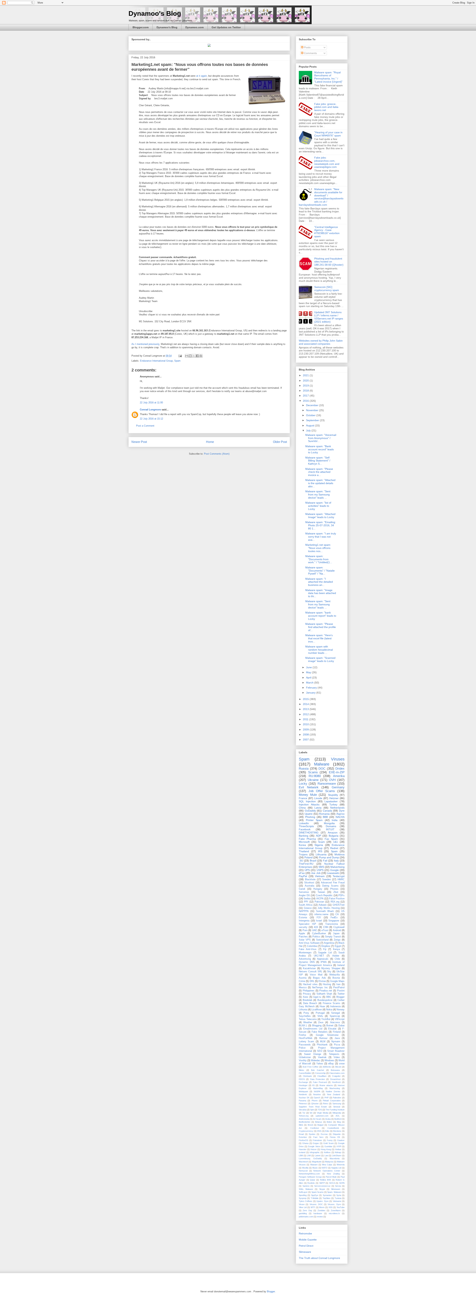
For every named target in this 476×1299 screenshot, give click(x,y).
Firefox (302, 1035)
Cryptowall (339, 927)
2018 (306, 390)
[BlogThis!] (190, 356)
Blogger (340, 997)
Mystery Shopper (330, 968)
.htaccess (334, 1022)
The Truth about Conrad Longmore (319, 1257)
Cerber (341, 1000)
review (320, 1216)
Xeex (305, 997)
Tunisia (338, 1198)
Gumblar (328, 1146)
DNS (319, 1131)
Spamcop (335, 1016)
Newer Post (139, 441)
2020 (306, 380)
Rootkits (311, 1183)
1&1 (335, 841)
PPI (306, 901)
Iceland (302, 1152)
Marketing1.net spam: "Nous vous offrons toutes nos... (318, 548)
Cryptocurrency (306, 1131)
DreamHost (335, 1079)
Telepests (334, 1054)
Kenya (336, 949)
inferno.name (321, 914)
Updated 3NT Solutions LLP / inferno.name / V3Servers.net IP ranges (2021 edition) (328, 317)
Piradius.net (325, 990)
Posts (307, 47)
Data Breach (310, 1003)
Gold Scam (328, 1143)
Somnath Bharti (325, 911)
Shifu (320, 1016)
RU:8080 (315, 776)
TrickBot (325, 1019)
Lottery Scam (306, 1041)
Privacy (307, 994)
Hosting (327, 984)
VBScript (340, 1019)
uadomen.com (322, 1116)
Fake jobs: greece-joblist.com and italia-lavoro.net (326, 107)
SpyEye (314, 1195)
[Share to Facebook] (197, 356)
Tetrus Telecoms (308, 1019)
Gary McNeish (307, 1006)
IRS (320, 851)
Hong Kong (326, 1149)
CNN (325, 927)
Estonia (303, 917)
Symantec (327, 1195)
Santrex (306, 1186)
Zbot (335, 892)
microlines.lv (334, 1213)
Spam (177, 360)
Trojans (303, 854)
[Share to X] (194, 356)
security (303, 927)
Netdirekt (303, 1094)
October (311, 415)
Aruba (328, 1119)
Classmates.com (337, 1073)
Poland (308, 857)
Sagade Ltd (325, 952)
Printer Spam (314, 820)
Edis (327, 1131)
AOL (338, 1116)
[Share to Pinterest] (201, 356)
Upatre (309, 813)
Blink (301, 1125)
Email (301, 1134)
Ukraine (313, 780)
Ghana (305, 1143)
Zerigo (337, 940)
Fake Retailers (320, 1032)
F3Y (319, 917)
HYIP (339, 1146)
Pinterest (303, 1103)
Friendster (317, 1140)
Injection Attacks (309, 804)
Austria (302, 978)
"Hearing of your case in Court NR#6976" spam (328, 134)
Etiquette (337, 1134)
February (312, 687)
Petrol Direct (306, 1245)
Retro (325, 1103)
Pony (306, 1013)
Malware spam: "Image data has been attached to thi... (320, 593)
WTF (313, 1207)
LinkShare (336, 1155)
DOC (322, 768)
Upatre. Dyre (322, 1201)
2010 (306, 724)
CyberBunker (319, 933)
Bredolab (307, 1000)
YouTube (341, 1207)
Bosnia (336, 978)
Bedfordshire (304, 1122)
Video (337, 1057)
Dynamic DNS (307, 962)
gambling (303, 1213)
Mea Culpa (327, 1164)
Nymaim (335, 1041)
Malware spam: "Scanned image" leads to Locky (320, 659)
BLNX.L (303, 1025)
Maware (314, 1164)
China (302, 807)
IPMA (324, 962)
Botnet (329, 1025)
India (334, 820)
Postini (341, 990)
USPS (320, 870)
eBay (331, 1063)
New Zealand (333, 1094)
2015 (306, 699)
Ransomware (327, 783)
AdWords (327, 1067)
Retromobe (305, 1233)
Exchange (303, 1082)
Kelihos (327, 1152)
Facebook (305, 829)
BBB (325, 816)
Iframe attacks (326, 1085)
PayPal (303, 876)
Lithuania (321, 854)
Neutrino (317, 1094)
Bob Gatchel (317, 1070)
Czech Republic (324, 895)
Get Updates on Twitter (226, 27)
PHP (326, 1097)
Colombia (312, 946)
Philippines (308, 990)
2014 (306, 704)
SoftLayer (303, 1192)
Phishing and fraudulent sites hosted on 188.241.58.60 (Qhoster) (328, 261)
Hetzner (334, 798)
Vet (311, 1113)
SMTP (322, 1183)
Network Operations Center (326, 1171)
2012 (306, 714)
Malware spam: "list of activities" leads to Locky (318, 505)
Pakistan (319, 901)
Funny (330, 1140)
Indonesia (335, 1006)
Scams (313, 772)
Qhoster (315, 1103)
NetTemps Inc (320, 987)
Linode (318, 798)
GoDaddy (310, 810)
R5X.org (335, 901)
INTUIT (330, 829)
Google (334, 870)
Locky (303, 783)
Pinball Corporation (331, 1100)
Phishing (310, 816)
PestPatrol (339, 987)
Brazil (313, 860)
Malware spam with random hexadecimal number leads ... (319, 649)
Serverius (304, 892)
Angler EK (304, 895)
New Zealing (333, 1174)
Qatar (312, 1180)
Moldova (340, 854)
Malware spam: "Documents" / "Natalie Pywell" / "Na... (320, 570)
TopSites (326, 1198)
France (303, 798)
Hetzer (314, 1149)
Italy (336, 860)
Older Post (280, 441)
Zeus (321, 1022)
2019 (306, 385)
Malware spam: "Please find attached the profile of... (320, 627)
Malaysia (329, 1162)
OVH (332, 780)
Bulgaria (333, 835)
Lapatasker (331, 801)
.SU (301, 860)
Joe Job (315, 873)
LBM (301, 1155)
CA (337, 914)
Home (210, 441)
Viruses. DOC (316, 1204)
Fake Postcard (320, 1082)
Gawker (341, 1140)
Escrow (324, 1134)
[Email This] (187, 356)
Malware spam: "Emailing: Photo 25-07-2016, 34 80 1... (320, 525)
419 (316, 927)
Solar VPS (305, 940)
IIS (313, 1085)
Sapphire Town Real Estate (313, 1107)
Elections (337, 1131)
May (309, 672)
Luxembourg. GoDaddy (310, 1158)
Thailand (304, 851)
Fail (325, 860)
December (312, 405)
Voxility (303, 1060)
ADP (318, 835)
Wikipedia (336, 1113)
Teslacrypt (339, 876)
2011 (306, 719)
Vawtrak (322, 1057)
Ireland (341, 965)
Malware (321, 764)
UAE (314, 930)
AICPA (320, 898)
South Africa (305, 905)
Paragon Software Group (310, 1177)
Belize (329, 1122)
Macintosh (303, 1162)
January (311, 692)
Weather (307, 1022)
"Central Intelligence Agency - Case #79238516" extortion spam (327, 232)
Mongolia (329, 823)
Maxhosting (334, 1088)
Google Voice (314, 1146)
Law (326, 1155)
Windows (329, 1060)
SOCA (332, 1183)
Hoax (322, 1006)
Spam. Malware (334, 1192)
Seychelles (305, 1016)
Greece (308, 908)
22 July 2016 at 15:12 (151, 418)
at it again (201, 75)
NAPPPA (304, 911)
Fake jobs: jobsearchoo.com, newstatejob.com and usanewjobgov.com (326, 162)
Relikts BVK (325, 1180)
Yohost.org (303, 1116)
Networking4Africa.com (309, 1174)
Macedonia (335, 1158)
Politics (316, 936)
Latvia (317, 807)
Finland (337, 1032)
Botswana (335, 1070)
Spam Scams (317, 1192)
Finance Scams (331, 1003)
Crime (302, 981)
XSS (330, 1207)
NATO (324, 1168)
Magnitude (316, 1162)
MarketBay (318, 1088)
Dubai (341, 1025)
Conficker (314, 1128)
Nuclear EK (304, 1097)
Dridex (340, 768)
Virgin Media (322, 1113)
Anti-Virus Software (309, 943)
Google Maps (337, 981)
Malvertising (337, 866)
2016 (306, 400)
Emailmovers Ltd (312, 1028)
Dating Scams (330, 886)
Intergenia (304, 920)
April (309, 677)
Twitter (341, 994)
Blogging (316, 1025)
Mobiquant (303, 1091)
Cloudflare (322, 1076)
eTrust (324, 930)
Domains (331, 826)
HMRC (341, 879)
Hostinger (303, 1085)
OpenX (317, 1097)
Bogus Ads (319, 978)
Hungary (317, 889)
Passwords (305, 1044)
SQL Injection (307, 801)
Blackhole (310, 879)
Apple (302, 933)
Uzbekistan (305, 1057)
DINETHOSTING (309, 832)
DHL (312, 981)
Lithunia (303, 1009)
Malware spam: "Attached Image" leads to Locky (320, 516)
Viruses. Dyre (334, 1204)
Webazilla (334, 974)
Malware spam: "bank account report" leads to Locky (320, 615)
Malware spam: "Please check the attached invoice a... (319, 472)
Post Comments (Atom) (216, 453)
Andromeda (304, 1119)
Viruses (338, 759)
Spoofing (303, 1195)
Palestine (337, 1097)
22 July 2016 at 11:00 (151, 402)
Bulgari (320, 1125)
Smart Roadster (336, 1051)
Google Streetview (327, 1035)
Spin (312, 1110)
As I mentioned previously (145, 344)
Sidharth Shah (324, 994)
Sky (329, 971)
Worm (321, 1207)
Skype (322, 1189)
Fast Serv (318, 1137)
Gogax (316, 1143)
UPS (307, 870)
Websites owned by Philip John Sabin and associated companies (321, 342)
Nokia (329, 1009)
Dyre (342, 810)
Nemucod (303, 1171)
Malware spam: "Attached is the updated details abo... (320, 483)
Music (315, 1168)
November (312, 410)
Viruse (302, 1204)
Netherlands (337, 807)
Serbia (307, 898)
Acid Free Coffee (310, 1067)
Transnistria (331, 924)
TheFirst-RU (306, 863)
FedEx (334, 917)
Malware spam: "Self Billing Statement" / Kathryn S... (317, 460)
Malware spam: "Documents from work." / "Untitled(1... (318, 559)
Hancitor (302, 1149)
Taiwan (321, 892)
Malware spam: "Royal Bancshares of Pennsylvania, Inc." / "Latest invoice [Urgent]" (328, 77)
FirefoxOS (303, 1140)
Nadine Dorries (333, 1091)
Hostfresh (336, 1082)
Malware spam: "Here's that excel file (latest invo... (319, 638)
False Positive (337, 898)
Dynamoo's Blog (154, 13)
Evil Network (309, 787)
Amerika (339, 776)
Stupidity (333, 794)
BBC (328, 997)
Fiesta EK (335, 1137)
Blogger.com (141, 27)
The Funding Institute (335, 1110)
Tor (303, 1113)
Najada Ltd (336, 1168)
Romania (324, 813)
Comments (310, 53)
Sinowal (336, 1107)
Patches (303, 936)
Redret (334, 848)
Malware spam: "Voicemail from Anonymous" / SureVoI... (320, 438)
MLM (322, 1041)
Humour (323, 1038)
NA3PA (317, 1091)
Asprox (340, 813)
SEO (319, 1051)
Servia (338, 1186)
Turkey (333, 804)
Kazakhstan (309, 968)
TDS (320, 1110)
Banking (303, 835)
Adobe (335, 955)
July (308, 430)
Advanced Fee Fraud (333, 882)
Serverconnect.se (322, 1186)
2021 (306, 375)
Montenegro (305, 952)
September (313, 420)
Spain (334, 851)
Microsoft (304, 841)
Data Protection (317, 1079)
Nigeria (319, 844)
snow (342, 1063)
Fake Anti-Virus (307, 949)
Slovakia (302, 1110)
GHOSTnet (339, 905)
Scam (321, 841)
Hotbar (338, 1149)
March (310, 682)
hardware (317, 1213)
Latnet (317, 1155)
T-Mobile (314, 1198)
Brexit (310, 1125)
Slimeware (335, 1189)
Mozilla (305, 1168)
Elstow (322, 981)
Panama (302, 1100)
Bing (339, 1122)
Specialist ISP (307, 924)
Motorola (341, 1164)
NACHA (340, 816)
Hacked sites (310, 984)
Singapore (333, 920)
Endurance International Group (156, 360)
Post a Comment (145, 425)
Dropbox (325, 946)
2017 (306, 395)
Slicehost (309, 882)
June (309, 667)
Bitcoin (338, 1067)
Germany (338, 787)
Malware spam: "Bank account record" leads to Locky (319, 449)
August (310, 425)
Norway (341, 1009)
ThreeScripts (306, 826)
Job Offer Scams (321, 791)
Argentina (329, 943)
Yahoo (319, 1063)
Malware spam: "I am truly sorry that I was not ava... (320, 536)
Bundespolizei (324, 1000)
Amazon (332, 832)
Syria (338, 1195)
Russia (303, 768)
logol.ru (317, 997)
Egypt (338, 946)
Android (337, 930)
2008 (306, 734)
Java (337, 1038)
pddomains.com (306, 1216)
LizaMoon (316, 1009)
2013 (306, 709)
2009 (306, 729)
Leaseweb (333, 873)
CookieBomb (333, 1128)
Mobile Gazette (308, 1239)
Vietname (337, 1201)
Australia (309, 886)
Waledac (315, 1060)
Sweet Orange (312, 1054)
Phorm (315, 1100)
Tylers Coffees (305, 1201)
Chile (337, 959)
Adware (323, 905)
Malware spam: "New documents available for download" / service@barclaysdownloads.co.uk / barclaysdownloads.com (321, 197)
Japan (336, 933)
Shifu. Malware (306, 1189)
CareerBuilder (305, 1073)
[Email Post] (180, 355)
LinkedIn (304, 823)
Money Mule (308, 795)
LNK (309, 1155)
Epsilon (312, 1134)
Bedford (337, 1119)
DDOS (302, 1079)
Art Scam (317, 1119)
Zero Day (307, 1210)
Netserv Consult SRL (310, 971)
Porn (305, 930)
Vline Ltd (303, 1207)
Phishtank (322, 1044)
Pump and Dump (329, 857)
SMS (321, 866)
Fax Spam (331, 838)
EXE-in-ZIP (337, 772)
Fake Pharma (307, 838)
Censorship (320, 1073)
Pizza (337, 1044)
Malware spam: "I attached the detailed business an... (319, 582)
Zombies (321, 1210)
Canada (327, 810)
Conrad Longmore (150, 409)
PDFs (341, 895)
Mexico (303, 987)
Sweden (326, 879)
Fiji (324, 949)
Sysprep (302, 1198)
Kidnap (338, 1152)
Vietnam (320, 876)
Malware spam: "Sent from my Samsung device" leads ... (317, 494)
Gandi (302, 889)
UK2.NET (319, 955)
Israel (319, 920)
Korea (302, 844)
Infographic (315, 1152)
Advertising (305, 959)
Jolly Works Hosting (329, 908)
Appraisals (322, 959)
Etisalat (332, 1028)
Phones (334, 889)
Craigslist (336, 1076)
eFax (302, 873)
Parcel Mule (331, 1177)
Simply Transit (333, 936)
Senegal (335, 1013)
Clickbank (307, 1076)
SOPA (342, 1183)
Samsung (336, 1103)
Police (302, 1048)
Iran (338, 984)
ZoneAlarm (336, 1210)
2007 (306, 739)
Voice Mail (316, 974)
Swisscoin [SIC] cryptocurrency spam (326, 288)
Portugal (320, 1013)
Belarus (318, 1122)
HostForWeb (305, 1038)
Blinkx (301, 1070)
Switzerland (322, 940)
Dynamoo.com (194, 27)
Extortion (303, 1137)
